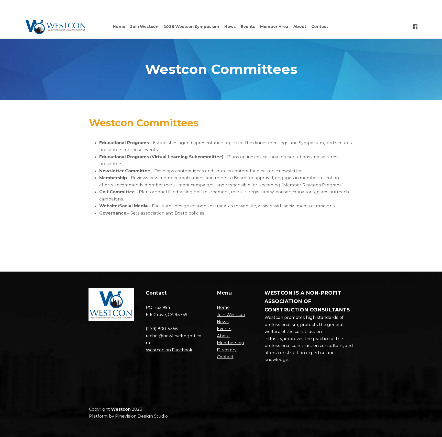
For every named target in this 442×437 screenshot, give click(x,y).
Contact (225, 356)
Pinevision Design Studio (141, 416)
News (223, 321)
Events (224, 328)
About (223, 335)
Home (223, 307)
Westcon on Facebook (169, 349)
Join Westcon (231, 314)
